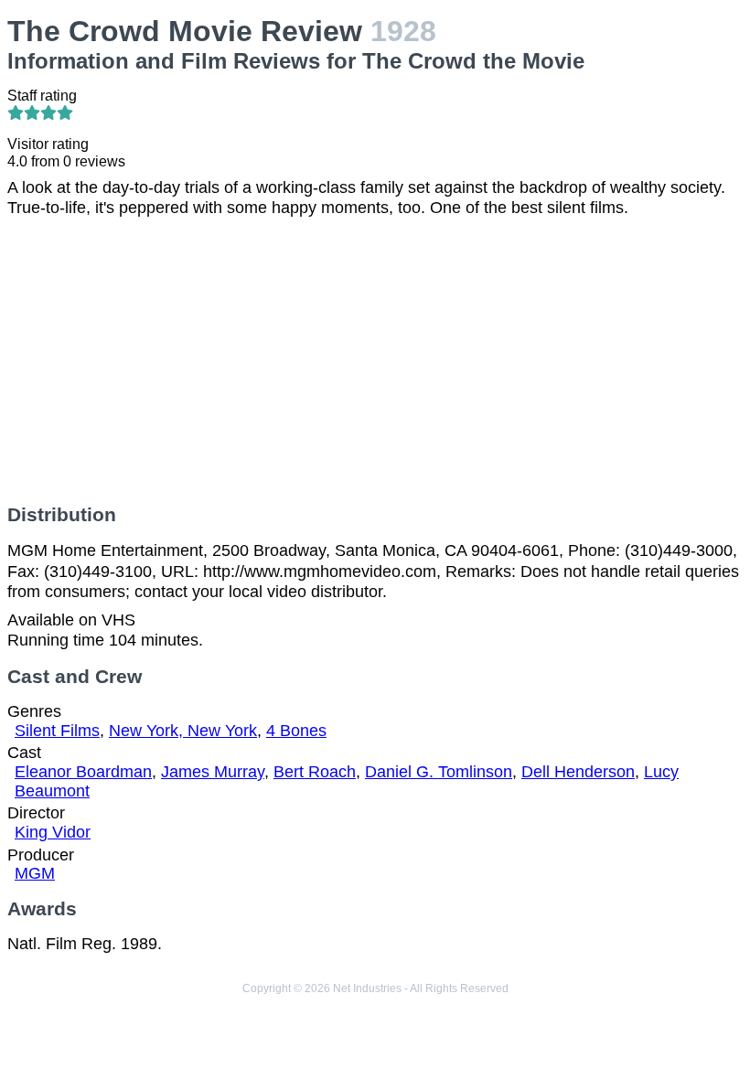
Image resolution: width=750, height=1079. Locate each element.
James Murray (212, 772)
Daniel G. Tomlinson (438, 772)
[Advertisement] (375, 361)
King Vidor (53, 832)
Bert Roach (314, 772)
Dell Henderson (578, 772)
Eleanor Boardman (83, 772)
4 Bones (296, 730)
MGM (35, 873)
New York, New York (183, 730)
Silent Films (57, 730)
